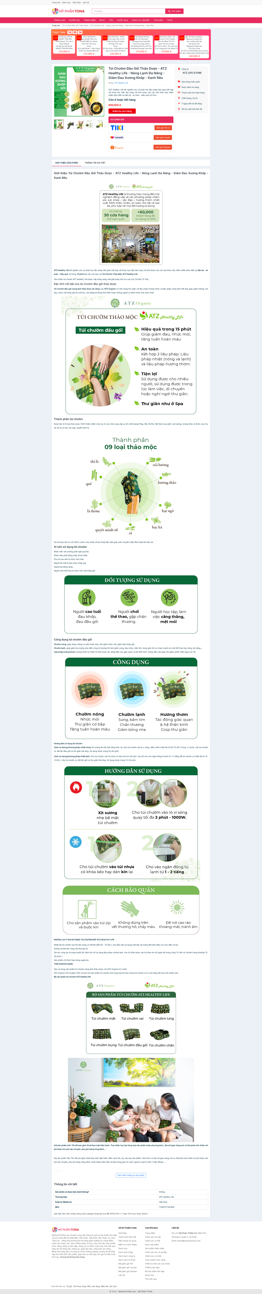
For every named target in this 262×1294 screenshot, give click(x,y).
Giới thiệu (77, 2)
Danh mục (66, 2)
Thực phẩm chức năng (155, 1260)
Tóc (111, 20)
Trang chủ (56, 2)
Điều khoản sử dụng (127, 1241)
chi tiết (95, 162)
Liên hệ (86, 2)
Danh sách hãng (125, 1252)
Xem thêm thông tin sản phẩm (131, 1175)
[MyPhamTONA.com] (68, 11)
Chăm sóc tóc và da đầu (156, 1252)
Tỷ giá (69, 1286)
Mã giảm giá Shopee (127, 1271)
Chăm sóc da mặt (153, 1237)
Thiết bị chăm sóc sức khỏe (157, 1263)
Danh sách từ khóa (126, 1260)
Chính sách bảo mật (127, 1237)
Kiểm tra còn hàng (122, 111)
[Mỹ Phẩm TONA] (65, 1229)
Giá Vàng (96, 1286)
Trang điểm (90, 20)
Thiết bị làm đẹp (152, 1267)
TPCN (169, 20)
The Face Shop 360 (82, 1286)
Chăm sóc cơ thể (152, 1241)
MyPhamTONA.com (127, 1291)
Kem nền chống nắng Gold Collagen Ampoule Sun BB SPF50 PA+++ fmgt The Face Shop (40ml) (105, 1214)
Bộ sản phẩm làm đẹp (154, 1271)
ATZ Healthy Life (121, 83)
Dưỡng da (74, 20)
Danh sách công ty (126, 1256)
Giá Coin (113, 1286)
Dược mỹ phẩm (152, 1244)
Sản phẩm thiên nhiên (154, 1248)
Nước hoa (122, 20)
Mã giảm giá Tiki (125, 1263)
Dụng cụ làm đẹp (141, 20)
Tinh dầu (158, 20)
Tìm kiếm (176, 11)
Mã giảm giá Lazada (127, 1267)
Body (102, 20)
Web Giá (104, 1286)
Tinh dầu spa (151, 1279)
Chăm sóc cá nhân (153, 1256)
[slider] (59, 124)
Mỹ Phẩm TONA (145, 1291)
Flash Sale (59, 32)
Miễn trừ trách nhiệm (127, 1244)
